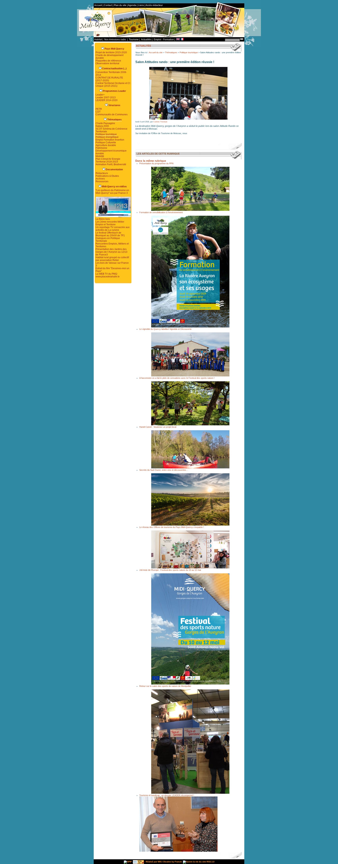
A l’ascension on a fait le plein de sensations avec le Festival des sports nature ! (177, 378)
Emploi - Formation (164, 39)
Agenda (132, 5)
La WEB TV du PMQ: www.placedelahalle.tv (108, 275)
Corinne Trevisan (160, 122)
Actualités (146, 39)
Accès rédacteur (154, 5)
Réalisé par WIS (154, 861)
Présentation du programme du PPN (156, 163)
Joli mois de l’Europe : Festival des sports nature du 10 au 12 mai (170, 570)
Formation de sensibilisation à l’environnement (161, 212)
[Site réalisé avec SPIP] (128, 861)
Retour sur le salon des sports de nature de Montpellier (165, 686)
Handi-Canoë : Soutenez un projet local (157, 427)
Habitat (98, 39)
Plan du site (120, 5)
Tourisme (134, 39)
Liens (141, 5)
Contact (108, 5)
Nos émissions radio (115, 39)
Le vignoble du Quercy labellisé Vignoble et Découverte (165, 329)
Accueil (98, 5)
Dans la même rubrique (150, 160)
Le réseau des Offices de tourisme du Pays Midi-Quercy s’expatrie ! (171, 527)
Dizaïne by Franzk (172, 861)
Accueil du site (156, 52)
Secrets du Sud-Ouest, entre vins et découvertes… (163, 470)
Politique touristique (189, 52)
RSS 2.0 (210, 861)
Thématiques (171, 52)
